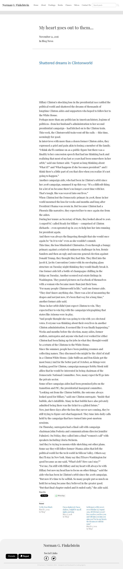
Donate (11, 556)
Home (36, 5)
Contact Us (86, 5)
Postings (51, 5)
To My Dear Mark (45, 507)
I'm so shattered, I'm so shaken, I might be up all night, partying (72, 509)
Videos (76, 5)
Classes (68, 5)
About (43, 5)
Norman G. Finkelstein (15, 5)
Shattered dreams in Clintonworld (65, 63)
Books (60, 5)
